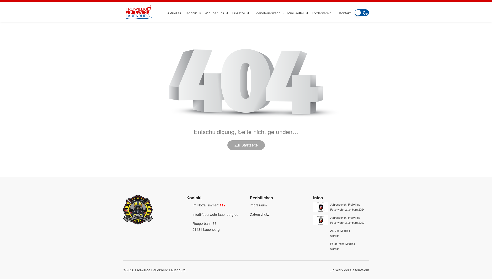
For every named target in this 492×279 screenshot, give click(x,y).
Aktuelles (174, 12)
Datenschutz (259, 214)
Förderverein (322, 12)
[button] (362, 12)
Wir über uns (214, 12)
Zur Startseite (246, 145)
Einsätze (238, 12)
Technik (191, 12)
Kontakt (345, 12)
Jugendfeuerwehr (266, 12)
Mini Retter (295, 12)
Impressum (258, 204)
